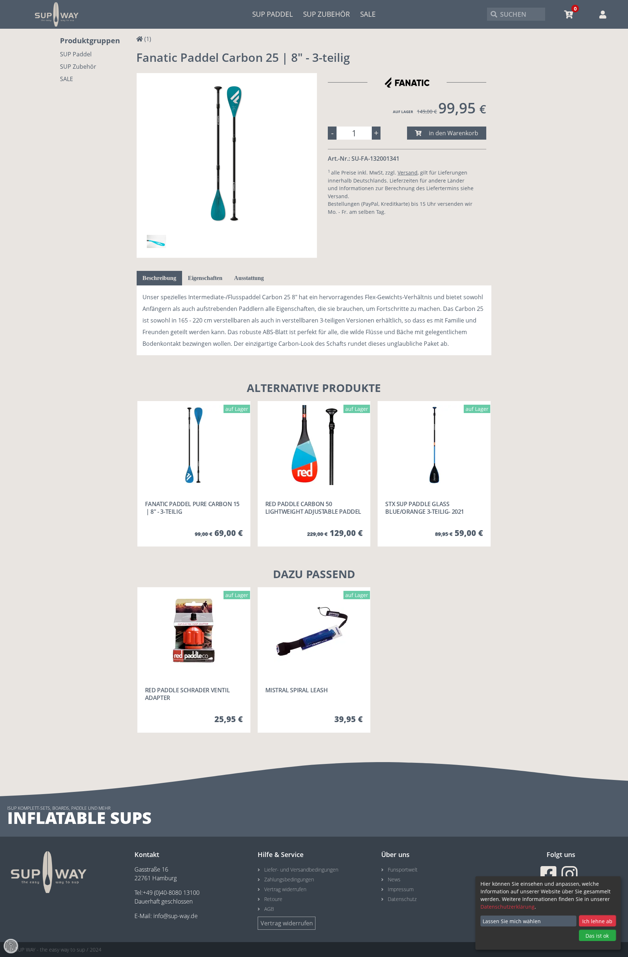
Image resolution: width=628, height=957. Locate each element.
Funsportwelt (403, 869)
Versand (408, 172)
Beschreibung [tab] (159, 278)
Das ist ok (597, 935)
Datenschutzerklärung (507, 906)
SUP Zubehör (326, 14)
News (394, 879)
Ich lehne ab (597, 921)
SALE (368, 14)
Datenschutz (402, 899)
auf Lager (403, 111)
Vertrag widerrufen (285, 889)
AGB (269, 908)
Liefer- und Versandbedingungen (301, 869)
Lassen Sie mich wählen (512, 921)
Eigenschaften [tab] (205, 278)
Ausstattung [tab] (249, 278)
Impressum (401, 889)
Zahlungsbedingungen (289, 879)
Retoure (273, 899)
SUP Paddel (272, 14)
